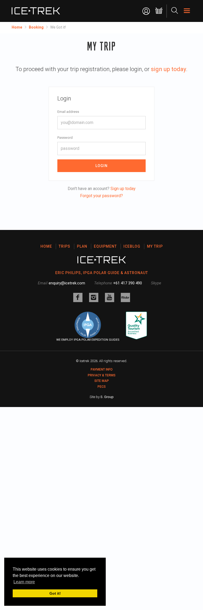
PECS (102, 387)
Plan (82, 246)
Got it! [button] (55, 593)
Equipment (105, 246)
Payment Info (102, 369)
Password (65, 138)
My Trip (155, 246)
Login (101, 166)
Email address (68, 112)
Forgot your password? (101, 195)
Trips (64, 246)
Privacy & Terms (102, 375)
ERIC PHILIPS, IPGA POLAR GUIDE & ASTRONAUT (101, 273)
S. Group (107, 397)
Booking (36, 27)
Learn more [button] (24, 582)
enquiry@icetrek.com (67, 283)
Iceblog (131, 246)
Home (17, 27)
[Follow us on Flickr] (125, 297)
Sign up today (123, 188)
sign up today (168, 69)
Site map (101, 381)
